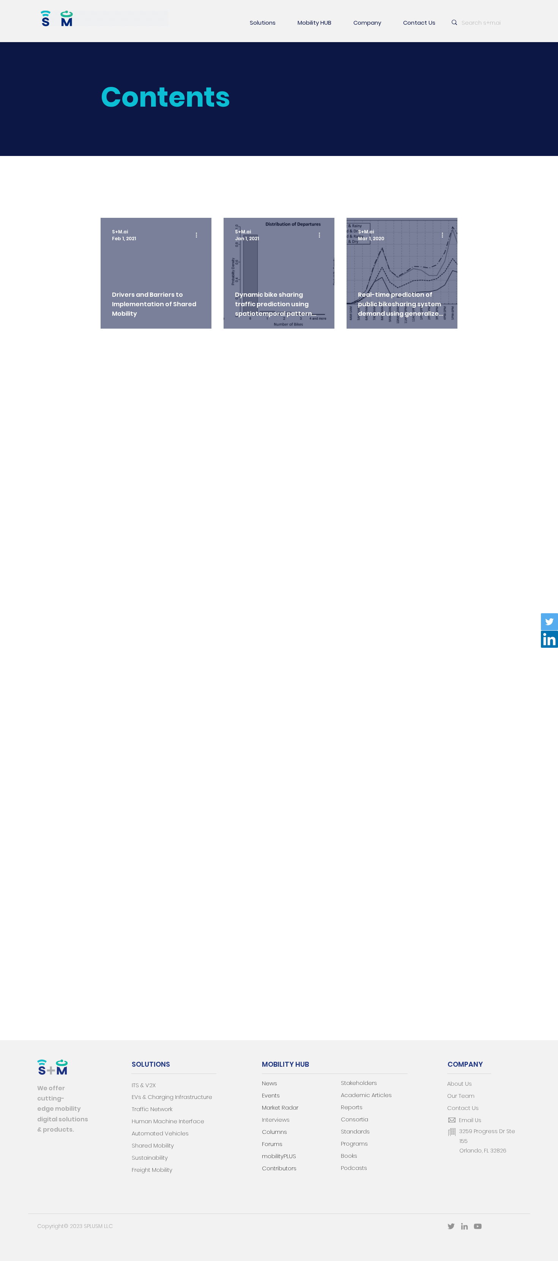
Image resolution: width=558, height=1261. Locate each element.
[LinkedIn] (549, 639)
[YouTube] (477, 1226)
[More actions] (198, 235)
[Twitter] (549, 621)
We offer (51, 1088)
